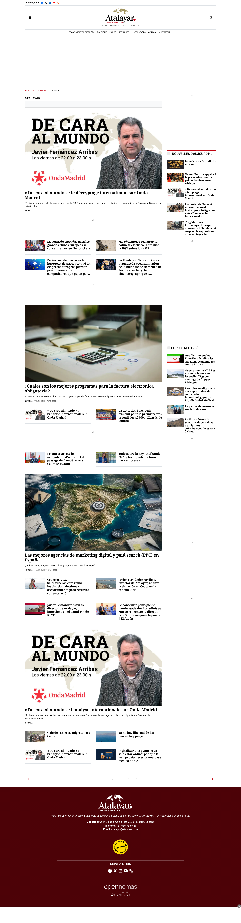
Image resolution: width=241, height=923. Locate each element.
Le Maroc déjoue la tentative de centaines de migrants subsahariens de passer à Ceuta (200, 425)
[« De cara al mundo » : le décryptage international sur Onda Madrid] (93, 150)
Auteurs (41, 90)
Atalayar (29, 90)
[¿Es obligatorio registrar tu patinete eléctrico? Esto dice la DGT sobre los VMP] (106, 245)
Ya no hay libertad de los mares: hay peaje (136, 734)
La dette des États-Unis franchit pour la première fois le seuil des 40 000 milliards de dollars (140, 416)
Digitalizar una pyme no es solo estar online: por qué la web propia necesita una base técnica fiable (140, 756)
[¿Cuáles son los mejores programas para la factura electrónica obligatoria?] (93, 343)
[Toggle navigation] (30, 17)
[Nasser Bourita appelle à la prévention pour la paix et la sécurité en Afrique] (175, 177)
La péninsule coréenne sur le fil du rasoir (199, 408)
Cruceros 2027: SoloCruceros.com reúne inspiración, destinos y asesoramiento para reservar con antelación (68, 586)
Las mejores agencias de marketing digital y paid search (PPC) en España (92, 558)
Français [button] (32, 2)
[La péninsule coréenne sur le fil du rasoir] (175, 409)
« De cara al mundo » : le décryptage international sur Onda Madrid (86, 195)
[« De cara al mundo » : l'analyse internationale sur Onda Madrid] (35, 414)
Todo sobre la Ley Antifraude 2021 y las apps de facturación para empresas (140, 457)
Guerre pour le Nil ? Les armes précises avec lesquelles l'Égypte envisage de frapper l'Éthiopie (200, 376)
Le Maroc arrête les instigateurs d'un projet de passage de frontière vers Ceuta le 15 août (66, 459)
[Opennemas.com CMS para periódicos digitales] (120, 890)
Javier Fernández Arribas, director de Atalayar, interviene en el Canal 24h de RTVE (68, 610)
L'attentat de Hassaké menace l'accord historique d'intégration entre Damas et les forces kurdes (200, 210)
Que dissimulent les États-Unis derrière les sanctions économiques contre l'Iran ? (200, 360)
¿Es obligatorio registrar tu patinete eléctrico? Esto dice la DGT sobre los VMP (139, 245)
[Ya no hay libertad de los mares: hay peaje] (106, 736)
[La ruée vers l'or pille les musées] (175, 164)
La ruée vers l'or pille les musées (200, 163)
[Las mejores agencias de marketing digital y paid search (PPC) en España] (93, 512)
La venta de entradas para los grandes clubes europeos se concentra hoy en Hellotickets (68, 245)
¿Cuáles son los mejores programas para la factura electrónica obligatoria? (89, 389)
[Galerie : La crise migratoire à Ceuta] (35, 736)
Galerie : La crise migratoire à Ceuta (68, 734)
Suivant (212, 779)
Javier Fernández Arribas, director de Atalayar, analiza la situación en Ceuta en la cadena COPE (139, 585)
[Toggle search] (211, 17)
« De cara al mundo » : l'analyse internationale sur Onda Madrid (67, 414)
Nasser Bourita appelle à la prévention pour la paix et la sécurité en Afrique (200, 179)
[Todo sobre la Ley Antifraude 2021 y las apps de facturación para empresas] (106, 457)
